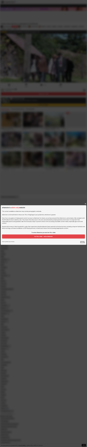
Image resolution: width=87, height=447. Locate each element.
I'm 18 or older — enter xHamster (43, 236)
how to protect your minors (8, 241)
